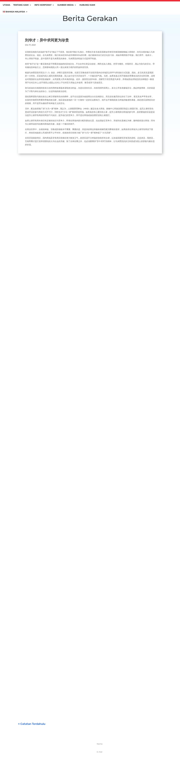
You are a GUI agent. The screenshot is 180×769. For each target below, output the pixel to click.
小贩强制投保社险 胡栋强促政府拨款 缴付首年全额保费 (52, 661)
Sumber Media (65, 5)
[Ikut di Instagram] (58, 757)
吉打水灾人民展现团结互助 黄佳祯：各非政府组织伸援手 (53, 263)
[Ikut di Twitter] (52, 757)
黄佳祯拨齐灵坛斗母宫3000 (37, 626)
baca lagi (25, 276)
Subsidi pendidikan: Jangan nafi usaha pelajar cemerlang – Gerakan (61, 696)
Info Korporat (42, 5)
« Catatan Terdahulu (31, 724)
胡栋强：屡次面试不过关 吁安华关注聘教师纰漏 (47, 502)
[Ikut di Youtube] (64, 757)
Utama (6, 5)
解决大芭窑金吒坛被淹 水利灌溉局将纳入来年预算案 (50, 380)
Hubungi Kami (87, 5)
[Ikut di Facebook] (45, 757)
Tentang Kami (21, 5)
